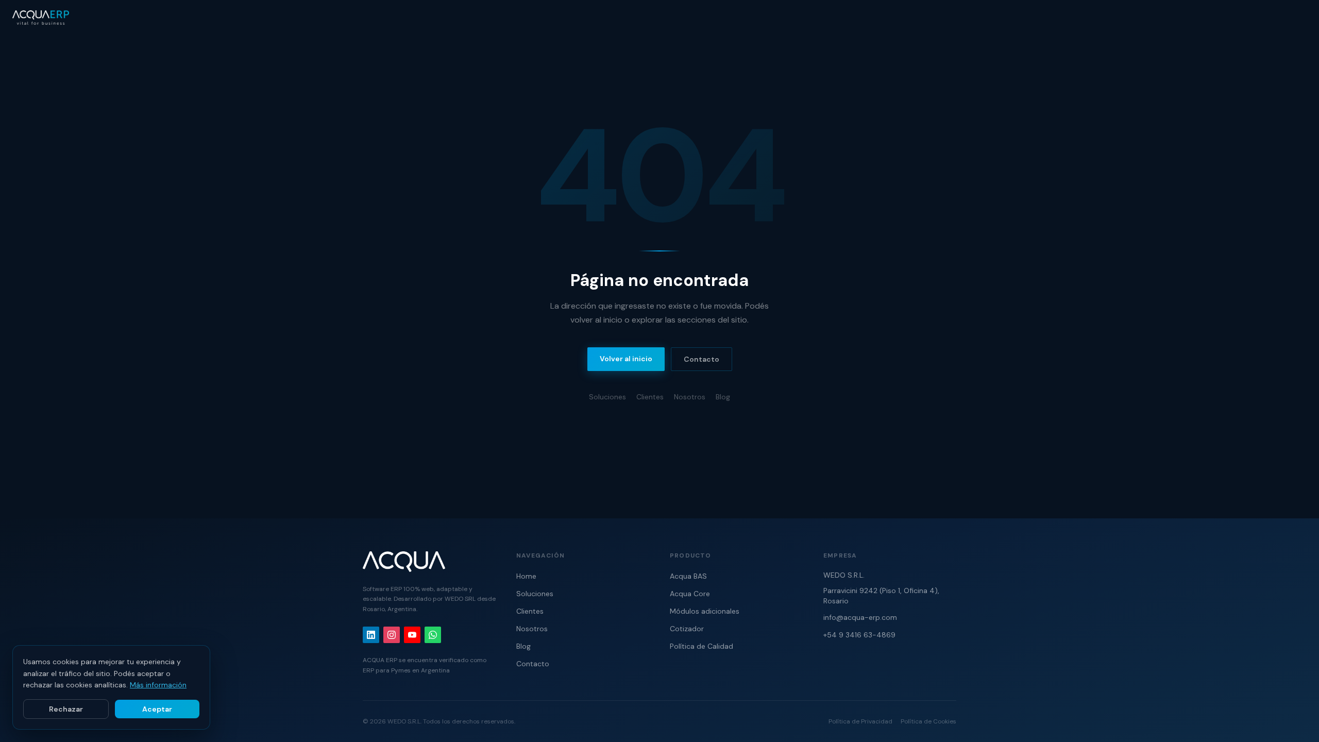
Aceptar (157, 709)
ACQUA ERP (380, 660)
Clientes (650, 396)
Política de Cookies (928, 721)
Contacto (701, 359)
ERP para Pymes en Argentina (406, 670)
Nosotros (689, 396)
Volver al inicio (626, 358)
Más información (158, 684)
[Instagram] (391, 635)
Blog (723, 396)
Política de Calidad (701, 646)
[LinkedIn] (371, 635)
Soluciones (607, 396)
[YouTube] (412, 635)
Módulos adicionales (704, 611)
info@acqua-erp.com (860, 617)
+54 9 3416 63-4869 (859, 634)
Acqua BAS (688, 576)
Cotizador (687, 628)
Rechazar (66, 709)
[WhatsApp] (433, 635)
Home (526, 576)
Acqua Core (690, 593)
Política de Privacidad (860, 721)
